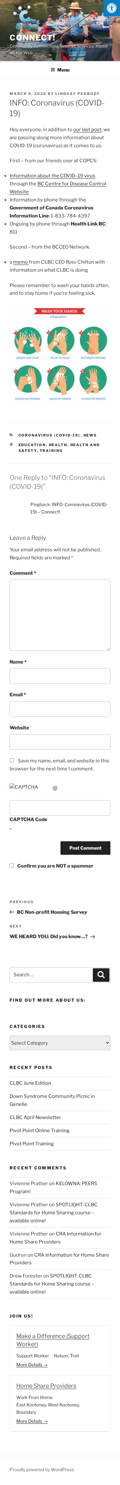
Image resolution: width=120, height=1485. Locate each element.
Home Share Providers (46, 1385)
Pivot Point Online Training (39, 1130)
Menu (63, 69)
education (32, 445)
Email (18, 695)
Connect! (33, 37)
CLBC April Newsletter (35, 1117)
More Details (29, 1364)
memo (21, 262)
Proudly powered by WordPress (42, 1469)
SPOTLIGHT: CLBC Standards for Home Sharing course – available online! (54, 1213)
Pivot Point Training (32, 1144)
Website (19, 728)
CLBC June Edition (30, 1083)
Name (18, 662)
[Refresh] (55, 787)
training (51, 450)
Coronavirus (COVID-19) (50, 435)
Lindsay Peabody (77, 93)
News (90, 435)
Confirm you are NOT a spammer (54, 866)
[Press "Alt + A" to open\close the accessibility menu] (112, 8)
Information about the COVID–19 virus (52, 176)
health (58, 445)
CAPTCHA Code (28, 819)
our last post (87, 129)
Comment (23, 573)
